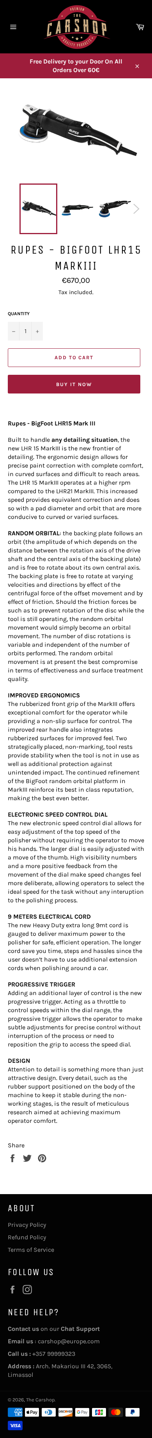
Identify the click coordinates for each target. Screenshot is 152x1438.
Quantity (19, 313)
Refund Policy (27, 1237)
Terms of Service (31, 1249)
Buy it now (74, 384)
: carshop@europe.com (54, 1341)
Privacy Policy (27, 1224)
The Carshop (40, 1400)
